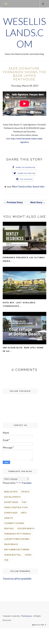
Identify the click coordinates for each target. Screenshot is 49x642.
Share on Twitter (26, 173)
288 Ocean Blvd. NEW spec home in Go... (23, 349)
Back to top (38, 625)
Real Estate (11, 491)
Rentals (9, 528)
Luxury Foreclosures (16, 539)
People (25, 491)
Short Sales (11, 502)
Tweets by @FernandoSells (17, 578)
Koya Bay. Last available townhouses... (19, 304)
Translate (26, 482)
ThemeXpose (27, 616)
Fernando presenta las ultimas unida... (24, 259)
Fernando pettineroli (17, 533)
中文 (6, 560)
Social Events (12, 496)
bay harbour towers (16, 549)
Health (8, 518)
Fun (24, 502)
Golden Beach (25, 528)
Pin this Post (26, 179)
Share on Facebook (25, 167)
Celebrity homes (14, 523)
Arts (24, 512)
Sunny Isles (39, 186)
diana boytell (12, 554)
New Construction (22, 186)
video (28, 554)
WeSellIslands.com (24, 33)
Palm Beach (11, 544)
